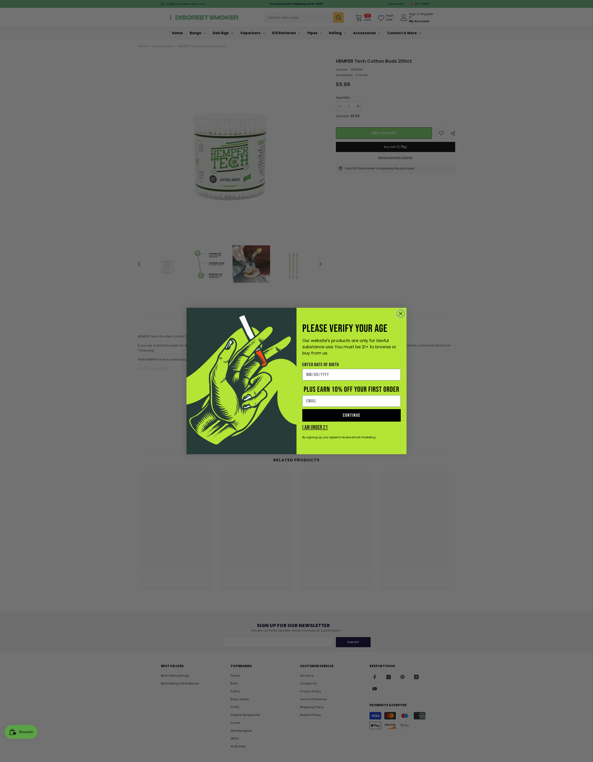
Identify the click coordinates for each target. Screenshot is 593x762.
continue (351, 415)
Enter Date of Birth (320, 364)
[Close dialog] (401, 314)
